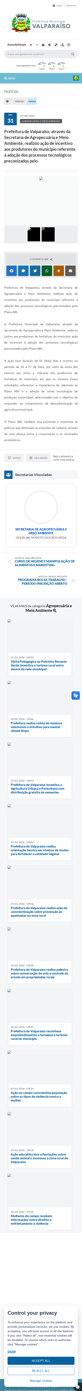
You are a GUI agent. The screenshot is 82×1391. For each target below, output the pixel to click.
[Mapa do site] (62, 45)
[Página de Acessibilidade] (68, 45)
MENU (11, 78)
